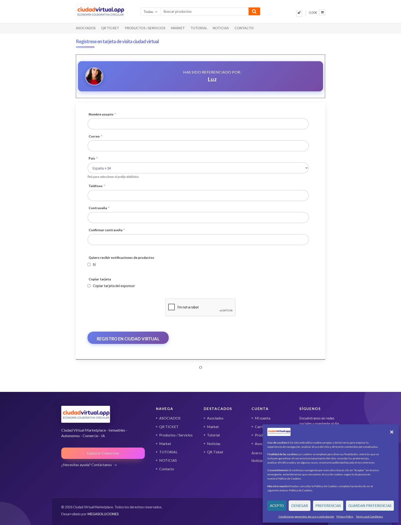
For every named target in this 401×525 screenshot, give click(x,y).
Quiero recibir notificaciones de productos (121, 257)
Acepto (277, 505)
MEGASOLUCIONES (103, 514)
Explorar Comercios (103, 453)
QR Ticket (215, 452)
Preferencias (328, 505)
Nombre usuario (102, 114)
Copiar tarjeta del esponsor (114, 286)
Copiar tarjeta (100, 279)
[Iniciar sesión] (299, 14)
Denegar (299, 505)
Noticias (213, 444)
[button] (391, 432)
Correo (95, 136)
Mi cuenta (262, 418)
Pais (93, 158)
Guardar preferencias (369, 505)
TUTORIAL (199, 28)
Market (178, 28)
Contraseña (99, 208)
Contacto (244, 28)
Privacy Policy (344, 516)
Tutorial (213, 435)
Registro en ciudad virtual (128, 338)
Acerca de (259, 453)
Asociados (215, 418)
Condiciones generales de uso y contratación (306, 516)
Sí (94, 264)
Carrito (260, 427)
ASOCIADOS (86, 28)
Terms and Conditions (369, 516)
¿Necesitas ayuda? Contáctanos (86, 464)
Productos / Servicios (145, 28)
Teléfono (97, 186)
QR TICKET (110, 28)
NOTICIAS (221, 28)
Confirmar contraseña (107, 230)
